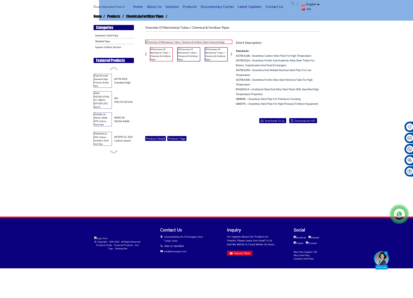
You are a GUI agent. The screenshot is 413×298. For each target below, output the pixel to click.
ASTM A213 (243, 60)
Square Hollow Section (108, 47)
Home (138, 6)
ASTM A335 (243, 79)
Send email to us (274, 120)
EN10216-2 (242, 89)
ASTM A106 (243, 55)
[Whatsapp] (399, 214)
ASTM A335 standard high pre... (122, 80)
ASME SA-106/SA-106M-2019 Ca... (122, 119)
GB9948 (241, 99)
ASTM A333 (243, 70)
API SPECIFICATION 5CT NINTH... (123, 100)
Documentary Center (217, 6)
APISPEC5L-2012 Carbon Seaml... (123, 138)
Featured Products (123, 245)
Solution (172, 6)
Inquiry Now (242, 253)
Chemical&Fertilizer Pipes (145, 16)
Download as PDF (304, 120)
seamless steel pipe (304, 258)
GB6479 (240, 104)
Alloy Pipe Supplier (303, 251)
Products (190, 6)
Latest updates (250, 6)
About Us (154, 6)
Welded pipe (102, 41)
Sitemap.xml (121, 248)
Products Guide (104, 245)
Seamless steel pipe (106, 35)
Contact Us (274, 6)
